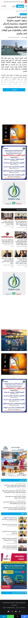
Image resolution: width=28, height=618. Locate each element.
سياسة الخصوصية (11, 607)
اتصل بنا (4, 607)
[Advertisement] (14, 110)
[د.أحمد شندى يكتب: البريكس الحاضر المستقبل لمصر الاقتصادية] (22, 520)
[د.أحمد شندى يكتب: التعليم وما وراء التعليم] (22, 533)
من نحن (17, 607)
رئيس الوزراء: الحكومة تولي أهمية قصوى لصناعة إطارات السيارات (7, 222)
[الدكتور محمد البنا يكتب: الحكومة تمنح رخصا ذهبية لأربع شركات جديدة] (22, 540)
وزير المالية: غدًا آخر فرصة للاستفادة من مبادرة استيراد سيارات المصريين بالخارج (7, 261)
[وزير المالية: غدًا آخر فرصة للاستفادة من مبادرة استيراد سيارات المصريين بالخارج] (7, 253)
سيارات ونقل (19, 11)
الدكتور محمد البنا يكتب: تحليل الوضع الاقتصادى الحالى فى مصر (9, 547)
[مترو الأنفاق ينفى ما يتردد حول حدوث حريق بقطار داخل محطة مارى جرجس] (7, 234)
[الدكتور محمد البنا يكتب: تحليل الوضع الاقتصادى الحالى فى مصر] (22, 548)
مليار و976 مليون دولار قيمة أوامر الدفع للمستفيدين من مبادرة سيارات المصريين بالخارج (21, 261)
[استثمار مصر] (18, 6)
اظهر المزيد (14, 90)
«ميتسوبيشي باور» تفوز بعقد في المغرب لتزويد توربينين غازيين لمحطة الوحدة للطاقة (21, 223)
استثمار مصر (23, 37)
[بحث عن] (26, 6)
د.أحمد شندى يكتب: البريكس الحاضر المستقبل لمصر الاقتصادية (9, 518)
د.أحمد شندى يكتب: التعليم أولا (9, 524)
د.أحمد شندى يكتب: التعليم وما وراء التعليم (9, 532)
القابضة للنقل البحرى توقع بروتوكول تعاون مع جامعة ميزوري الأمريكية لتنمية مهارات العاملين (21, 242)
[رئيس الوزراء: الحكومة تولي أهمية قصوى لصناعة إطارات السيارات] (7, 216)
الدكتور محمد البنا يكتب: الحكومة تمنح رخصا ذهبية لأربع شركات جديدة (9, 540)
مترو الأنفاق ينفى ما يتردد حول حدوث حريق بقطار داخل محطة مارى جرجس (7, 241)
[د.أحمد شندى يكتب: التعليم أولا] (22, 526)
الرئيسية (24, 11)
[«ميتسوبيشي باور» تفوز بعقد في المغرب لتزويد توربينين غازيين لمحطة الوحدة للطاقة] (21, 216)
